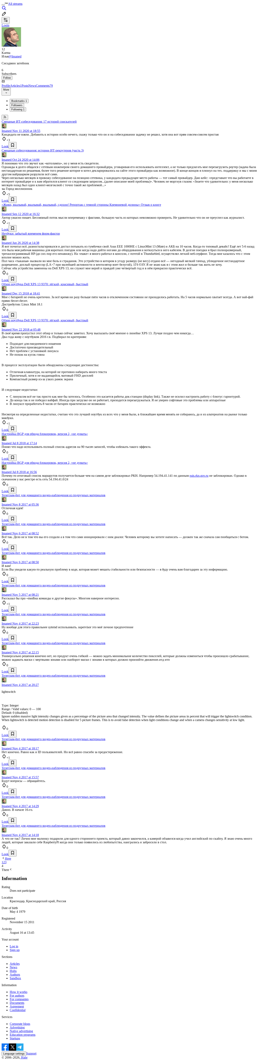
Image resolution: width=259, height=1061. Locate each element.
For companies (19, 999)
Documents (17, 1003)
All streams (15, 3)
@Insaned (14, 56)
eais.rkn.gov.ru (199, 475)
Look (5, 146)
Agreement (17, 1006)
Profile (6, 85)
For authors (17, 995)
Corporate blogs (20, 1023)
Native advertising (21, 1031)
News (32, 85)
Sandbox (15, 978)
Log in (14, 946)
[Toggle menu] (3, 4)
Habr (24, 1057)
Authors (15, 974)
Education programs (22, 1034)
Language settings (14, 1053)
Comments (44, 85)
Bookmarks (19, 100)
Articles (16, 85)
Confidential (17, 1010)
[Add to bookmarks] (12, 145)
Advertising (17, 1027)
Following (17, 109)
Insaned (7, 131)
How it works (18, 992)
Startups (15, 1038)
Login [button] (5, 25)
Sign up (15, 950)
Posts (25, 85)
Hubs (13, 971)
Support (31, 1053)
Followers (16, 105)
